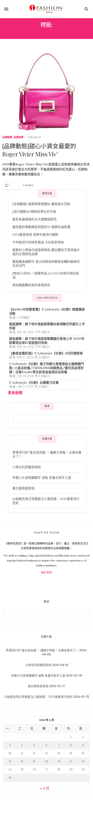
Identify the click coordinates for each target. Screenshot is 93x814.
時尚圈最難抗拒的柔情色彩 (31, 285)
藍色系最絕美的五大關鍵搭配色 (34, 219)
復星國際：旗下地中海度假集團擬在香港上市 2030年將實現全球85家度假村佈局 (46, 341)
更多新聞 (15, 392)
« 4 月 (44, 788)
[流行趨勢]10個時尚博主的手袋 (34, 212)
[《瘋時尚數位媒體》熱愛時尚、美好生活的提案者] (46, 9)
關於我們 (46, 572)
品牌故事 (18, 137)
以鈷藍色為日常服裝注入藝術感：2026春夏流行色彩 (38, 697)
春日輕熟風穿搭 (23, 488)
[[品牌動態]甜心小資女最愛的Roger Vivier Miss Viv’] (46, 89)
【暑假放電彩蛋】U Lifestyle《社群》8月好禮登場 (46, 353)
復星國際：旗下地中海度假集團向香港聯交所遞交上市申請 (47, 326)
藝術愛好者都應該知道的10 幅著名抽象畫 (41, 227)
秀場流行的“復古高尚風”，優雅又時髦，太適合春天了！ (42, 650)
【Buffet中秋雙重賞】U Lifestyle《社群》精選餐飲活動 (47, 311)
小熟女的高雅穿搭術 (26, 467)
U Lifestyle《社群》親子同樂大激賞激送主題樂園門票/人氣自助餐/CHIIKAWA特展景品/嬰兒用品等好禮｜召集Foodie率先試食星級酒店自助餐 (46, 368)
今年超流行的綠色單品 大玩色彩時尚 (38, 242)
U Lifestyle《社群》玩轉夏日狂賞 (34, 383)
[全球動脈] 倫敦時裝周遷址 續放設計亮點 (41, 204)
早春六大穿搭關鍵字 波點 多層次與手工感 (41, 478)
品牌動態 (7, 137)
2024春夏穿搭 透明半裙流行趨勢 (35, 235)
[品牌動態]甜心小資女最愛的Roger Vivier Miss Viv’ (39, 150)
